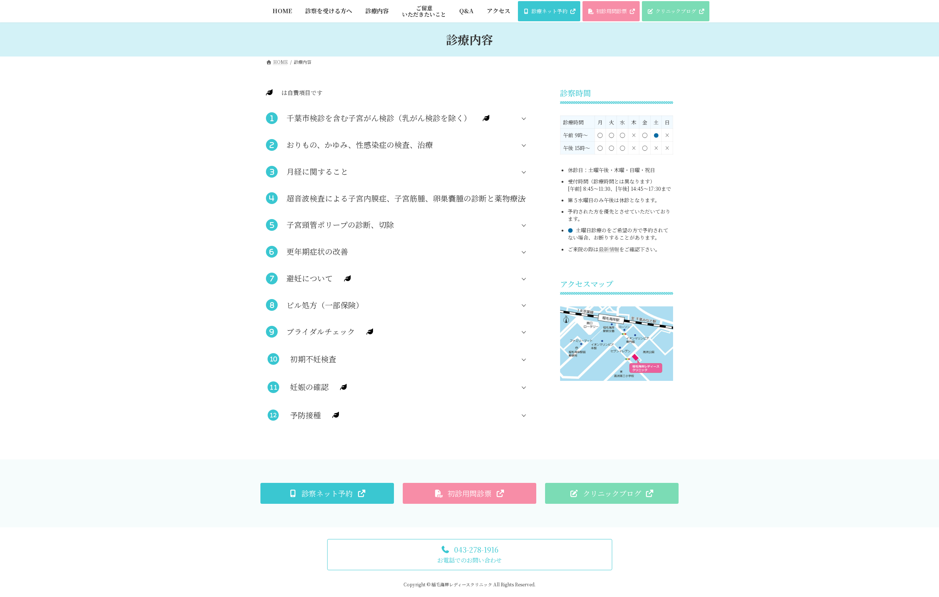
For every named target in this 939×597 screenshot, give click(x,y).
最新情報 (609, 248)
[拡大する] (663, 315)
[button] (401, 118)
